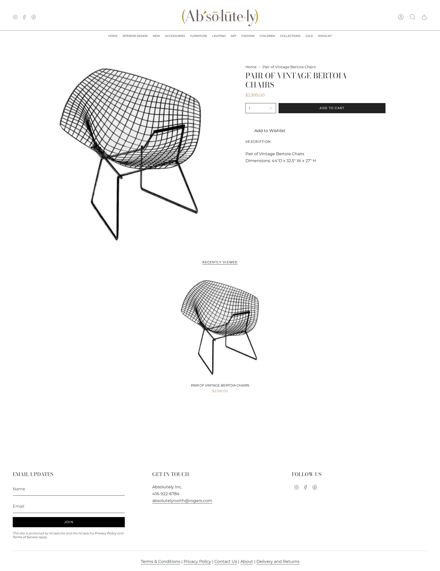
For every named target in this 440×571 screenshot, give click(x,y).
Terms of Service (25, 537)
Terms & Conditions (160, 561)
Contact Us (225, 561)
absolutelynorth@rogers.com (182, 500)
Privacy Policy (106, 533)
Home (250, 67)
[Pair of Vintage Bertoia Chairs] (220, 327)
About (246, 561)
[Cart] (424, 17)
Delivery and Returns (277, 561)
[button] (135, 36)
